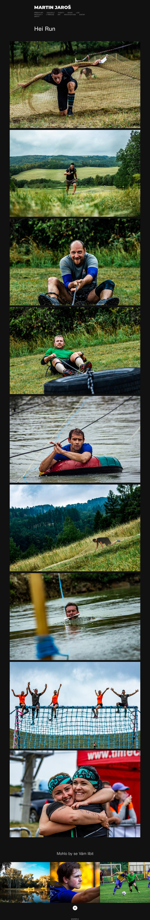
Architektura (70, 15)
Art (59, 15)
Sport (70, 13)
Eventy (61, 13)
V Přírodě (50, 15)
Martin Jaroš (52, 7)
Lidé (78, 13)
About (36, 16)
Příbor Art (38, 13)
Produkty (38, 15)
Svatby (82, 15)
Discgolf (51, 13)
